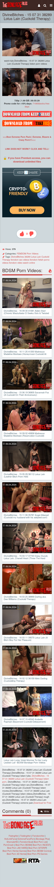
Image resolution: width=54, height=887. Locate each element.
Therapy (6, 259)
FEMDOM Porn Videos (27, 253)
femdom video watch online (22, 262)
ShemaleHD (12, 841)
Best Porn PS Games (37, 853)
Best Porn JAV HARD (17, 847)
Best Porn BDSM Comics (39, 850)
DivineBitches (17, 256)
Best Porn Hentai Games (14, 850)
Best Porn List (40, 841)
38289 (27, 256)
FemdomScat (26, 841)
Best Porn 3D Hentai (16, 853)
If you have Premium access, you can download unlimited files (29, 159)
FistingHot (13, 835)
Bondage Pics (42, 838)
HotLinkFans (10, 838)
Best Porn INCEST (41, 844)
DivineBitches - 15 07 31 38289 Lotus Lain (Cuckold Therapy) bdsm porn (25, 778)
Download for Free (42, 802)
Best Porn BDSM (23, 844)
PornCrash (8, 844)
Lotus (33, 256)
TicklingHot (25, 835)
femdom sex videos (20, 259)
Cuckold (45, 256)
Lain (39, 256)
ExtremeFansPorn (26, 838)
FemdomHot (38, 835)
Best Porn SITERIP (37, 847)
